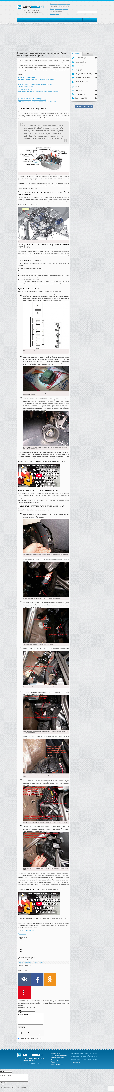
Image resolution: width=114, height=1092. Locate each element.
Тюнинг (79, 20)
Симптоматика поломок (25, 86)
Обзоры (78, 70)
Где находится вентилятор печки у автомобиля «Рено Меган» (36, 79)
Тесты (77, 86)
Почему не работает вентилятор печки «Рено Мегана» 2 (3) (35, 84)
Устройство (80, 94)
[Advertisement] (57, 39)
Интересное (80, 62)
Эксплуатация (81, 98)
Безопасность (69, 20)
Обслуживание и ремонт (26, 20)
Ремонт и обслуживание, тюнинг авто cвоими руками (32, 11)
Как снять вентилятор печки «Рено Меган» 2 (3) (32, 100)
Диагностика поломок (25, 89)
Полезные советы (56, 1064)
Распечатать (22, 934)
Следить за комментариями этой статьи (31, 1038)
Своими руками (41, 20)
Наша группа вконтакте (85, 106)
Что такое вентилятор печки (26, 77)
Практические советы (55, 20)
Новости (80, 66)
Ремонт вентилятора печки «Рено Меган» (30, 98)
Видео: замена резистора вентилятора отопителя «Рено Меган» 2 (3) (38, 91)
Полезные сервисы (89, 20)
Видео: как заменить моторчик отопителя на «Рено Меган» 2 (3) (37, 101)
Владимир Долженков (28, 930)
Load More (43, 1044)
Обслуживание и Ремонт (84, 74)
